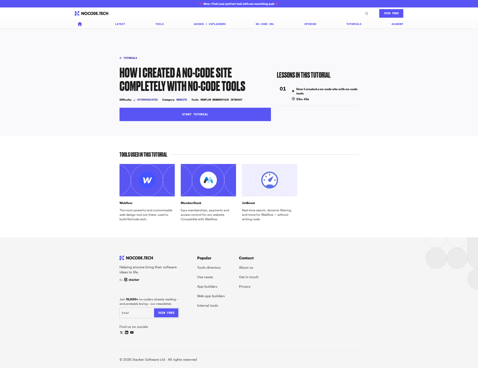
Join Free (391, 13)
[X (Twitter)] (121, 332)
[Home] (80, 24)
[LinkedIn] (126, 332)
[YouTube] (132, 332)
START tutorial (195, 114)
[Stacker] (132, 280)
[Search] (366, 13)
